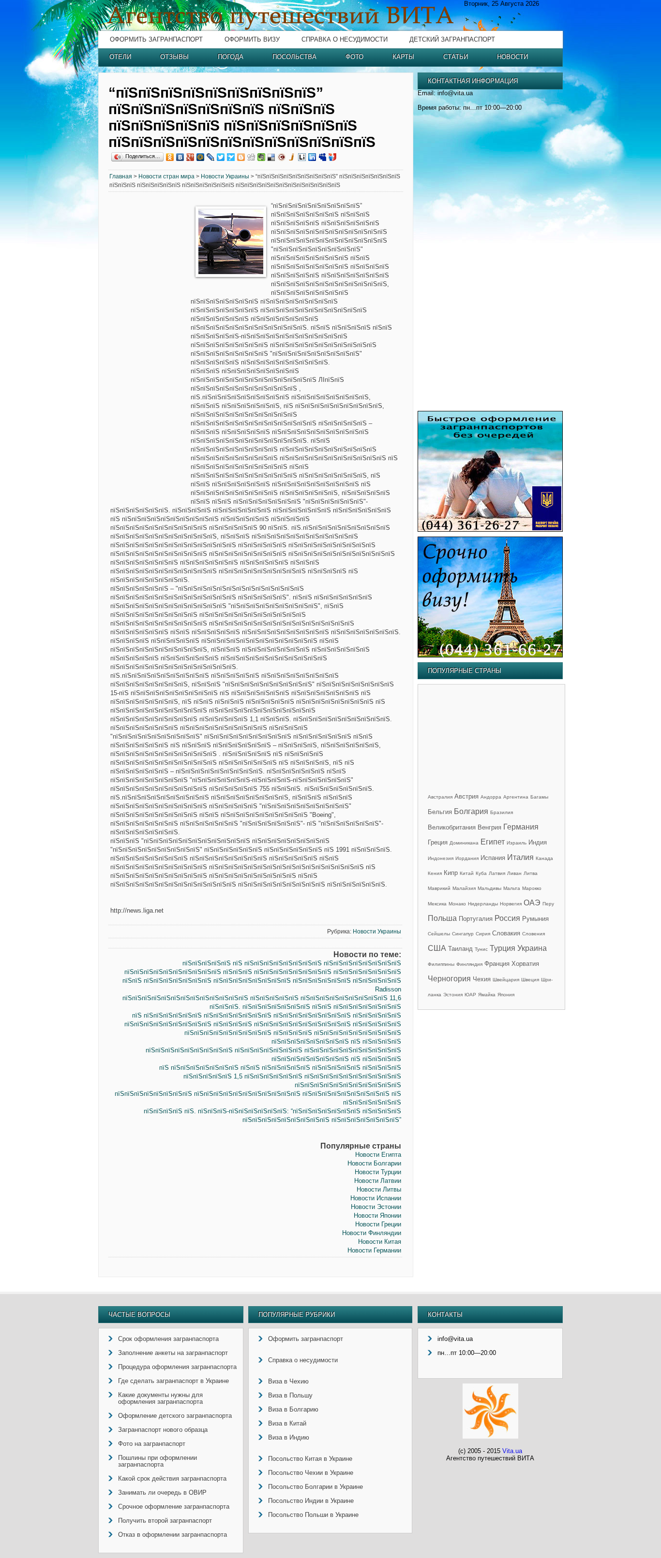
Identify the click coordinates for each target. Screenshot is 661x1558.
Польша (442, 918)
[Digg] (251, 157)
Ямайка (487, 994)
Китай (467, 873)
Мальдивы (489, 888)
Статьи (455, 56)
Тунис (481, 949)
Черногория (449, 979)
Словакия (506, 933)
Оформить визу (252, 39)
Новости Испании (375, 1198)
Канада (544, 858)
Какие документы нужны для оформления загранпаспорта (160, 1398)
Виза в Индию (288, 1437)
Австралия (440, 797)
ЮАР (470, 994)
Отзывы (174, 56)
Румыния (535, 918)
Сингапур (463, 933)
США (437, 948)
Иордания (467, 858)
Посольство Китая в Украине (310, 1458)
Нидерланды (483, 903)
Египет (493, 842)
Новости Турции (378, 1172)
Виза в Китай (287, 1423)
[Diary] (282, 157)
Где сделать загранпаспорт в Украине (173, 1380)
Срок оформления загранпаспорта (168, 1338)
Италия (520, 857)
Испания (493, 857)
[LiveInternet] (302, 157)
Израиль (516, 842)
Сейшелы (439, 933)
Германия (521, 827)
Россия (507, 918)
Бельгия (440, 811)
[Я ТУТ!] (333, 157)
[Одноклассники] (170, 157)
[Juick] (292, 157)
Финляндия (469, 964)
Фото (354, 56)
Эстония (453, 994)
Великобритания (452, 827)
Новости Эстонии (376, 1206)
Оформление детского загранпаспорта (175, 1415)
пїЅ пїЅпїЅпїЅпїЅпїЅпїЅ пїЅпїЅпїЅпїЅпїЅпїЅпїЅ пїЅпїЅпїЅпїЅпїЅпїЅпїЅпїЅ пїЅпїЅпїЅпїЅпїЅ (266, 1015)
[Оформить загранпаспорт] (490, 529)
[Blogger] (241, 157)
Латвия (497, 873)
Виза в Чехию (288, 1381)
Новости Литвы (379, 1189)
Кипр (451, 872)
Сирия (483, 933)
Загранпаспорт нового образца (163, 1429)
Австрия (466, 796)
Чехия (482, 979)
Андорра (491, 797)
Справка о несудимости (344, 39)
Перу (548, 903)
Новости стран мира (166, 176)
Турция (502, 948)
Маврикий (439, 888)
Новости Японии (377, 1215)
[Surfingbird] (231, 157)
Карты (403, 56)
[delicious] (272, 157)
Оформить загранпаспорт (156, 39)
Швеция (530, 979)
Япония (505, 994)
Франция (497, 963)
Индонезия (440, 858)
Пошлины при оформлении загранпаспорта (157, 1461)
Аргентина (515, 797)
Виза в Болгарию (293, 1409)
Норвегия (511, 903)
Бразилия (501, 812)
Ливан (514, 873)
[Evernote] (261, 157)
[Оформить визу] (490, 655)
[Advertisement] (149, 349)
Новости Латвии (377, 1180)
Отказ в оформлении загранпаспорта (172, 1534)
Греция (438, 842)
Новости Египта (378, 1154)
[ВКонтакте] (180, 157)
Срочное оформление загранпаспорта (173, 1506)
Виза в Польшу (290, 1395)
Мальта (511, 888)
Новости (512, 56)
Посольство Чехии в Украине (310, 1472)
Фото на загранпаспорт (151, 1443)
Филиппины (441, 964)
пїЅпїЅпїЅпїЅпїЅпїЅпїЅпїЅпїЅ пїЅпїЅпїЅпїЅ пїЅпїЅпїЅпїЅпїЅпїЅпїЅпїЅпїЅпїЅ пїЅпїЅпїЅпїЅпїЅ (262, 1024)
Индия (537, 842)
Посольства (294, 56)
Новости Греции (378, 1224)
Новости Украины (225, 176)
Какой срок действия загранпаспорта (172, 1478)
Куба (481, 873)
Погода (230, 56)
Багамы (539, 797)
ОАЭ (532, 903)
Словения (533, 933)
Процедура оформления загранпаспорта (177, 1366)
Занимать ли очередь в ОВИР (162, 1492)
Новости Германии (374, 1250)
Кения (435, 873)
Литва (531, 873)
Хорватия (525, 963)
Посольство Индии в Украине (311, 1500)
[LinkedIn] (312, 157)
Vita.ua (512, 1451)
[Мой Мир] (200, 157)
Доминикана (464, 842)
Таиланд (460, 948)
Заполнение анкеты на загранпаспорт (173, 1352)
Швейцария (506, 979)
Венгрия (489, 827)
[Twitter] (221, 157)
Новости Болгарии (374, 1163)
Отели (120, 56)
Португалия (476, 918)
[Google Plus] (190, 157)
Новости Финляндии (371, 1233)
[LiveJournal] (211, 157)
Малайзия (464, 888)
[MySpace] (322, 157)
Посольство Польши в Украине (313, 1514)
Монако (457, 903)
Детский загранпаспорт (452, 39)
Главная (120, 176)
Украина (532, 948)
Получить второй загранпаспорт (165, 1520)
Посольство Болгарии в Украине (315, 1486)
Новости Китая (379, 1241)
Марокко (531, 888)
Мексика (437, 903)
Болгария (471, 811)
